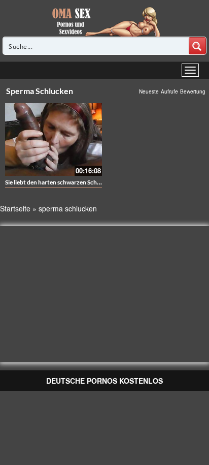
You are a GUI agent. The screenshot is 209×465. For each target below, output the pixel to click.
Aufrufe (169, 91)
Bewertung (192, 91)
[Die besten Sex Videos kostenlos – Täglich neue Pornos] (104, 21)
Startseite (15, 208)
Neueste (149, 91)
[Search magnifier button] (197, 45)
